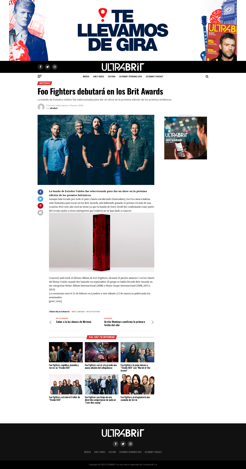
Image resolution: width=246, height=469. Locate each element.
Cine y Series (98, 76)
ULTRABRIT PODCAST (154, 76)
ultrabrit (54, 108)
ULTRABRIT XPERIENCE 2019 (130, 76)
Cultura (111, 76)
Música (86, 76)
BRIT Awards (79, 312)
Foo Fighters (93, 312)
